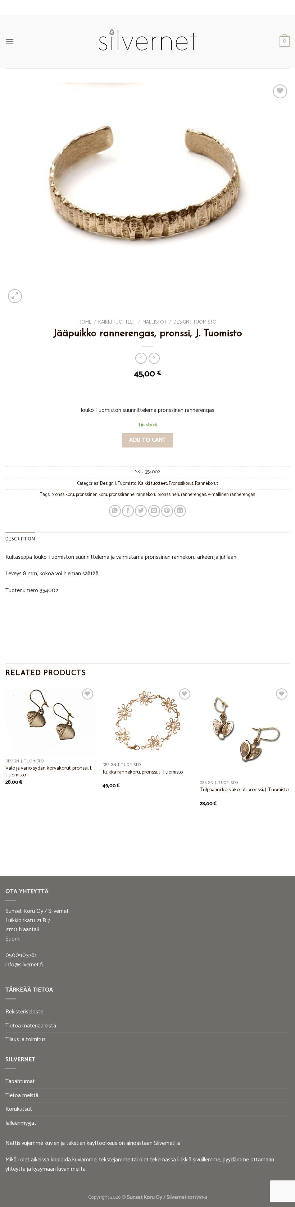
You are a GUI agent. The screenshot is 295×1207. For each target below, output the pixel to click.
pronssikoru (62, 494)
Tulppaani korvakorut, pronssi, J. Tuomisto (244, 789)
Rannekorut (206, 483)
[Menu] (9, 41)
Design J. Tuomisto (195, 322)
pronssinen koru (91, 494)
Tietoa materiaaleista (30, 1026)
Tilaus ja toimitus (25, 1039)
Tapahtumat (20, 1081)
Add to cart (147, 440)
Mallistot (154, 322)
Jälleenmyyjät (20, 1123)
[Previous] (5, 768)
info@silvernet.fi (24, 965)
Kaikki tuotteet (116, 322)
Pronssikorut (181, 483)
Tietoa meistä (21, 1095)
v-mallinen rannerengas (231, 494)
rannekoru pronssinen (157, 494)
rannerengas (193, 494)
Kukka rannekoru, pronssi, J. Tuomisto (143, 772)
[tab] (20, 539)
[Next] (289, 768)
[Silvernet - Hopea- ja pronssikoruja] (147, 42)
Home (84, 322)
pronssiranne (122, 494)
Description (20, 539)
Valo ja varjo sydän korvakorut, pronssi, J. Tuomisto (48, 771)
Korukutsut (18, 1109)
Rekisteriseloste (24, 1012)
